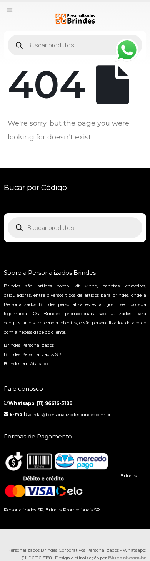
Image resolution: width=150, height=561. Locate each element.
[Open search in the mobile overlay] (75, 45)
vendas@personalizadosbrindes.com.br (69, 414)
